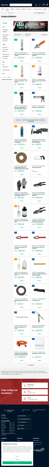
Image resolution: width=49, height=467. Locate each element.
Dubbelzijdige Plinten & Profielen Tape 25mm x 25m (21, 168)
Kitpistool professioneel (38, 107)
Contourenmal (35, 300)
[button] (3, 9)
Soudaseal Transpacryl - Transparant (20, 141)
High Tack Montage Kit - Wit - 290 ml (21, 55)
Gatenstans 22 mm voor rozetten (20, 248)
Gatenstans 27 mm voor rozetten (38, 248)
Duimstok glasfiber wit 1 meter (20, 327)
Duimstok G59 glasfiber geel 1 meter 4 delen (39, 274)
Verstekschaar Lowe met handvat (38, 195)
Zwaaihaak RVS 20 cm (37, 327)
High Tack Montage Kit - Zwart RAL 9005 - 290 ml (20, 108)
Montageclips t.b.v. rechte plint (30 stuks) (38, 141)
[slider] (2, 79)
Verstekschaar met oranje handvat (39, 55)
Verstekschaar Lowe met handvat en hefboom (38, 221)
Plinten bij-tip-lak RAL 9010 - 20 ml (39, 81)
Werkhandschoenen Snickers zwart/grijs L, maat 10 (21, 195)
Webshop (19, 438)
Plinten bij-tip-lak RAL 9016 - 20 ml (21, 274)
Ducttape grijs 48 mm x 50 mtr (21, 301)
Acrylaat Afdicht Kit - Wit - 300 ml (21, 81)
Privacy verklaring (35, 463)
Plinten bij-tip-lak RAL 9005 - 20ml (21, 221)
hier (5, 434)
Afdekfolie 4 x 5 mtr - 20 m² (39, 353)
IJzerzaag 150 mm (36, 167)
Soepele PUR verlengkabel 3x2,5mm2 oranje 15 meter (21, 354)
